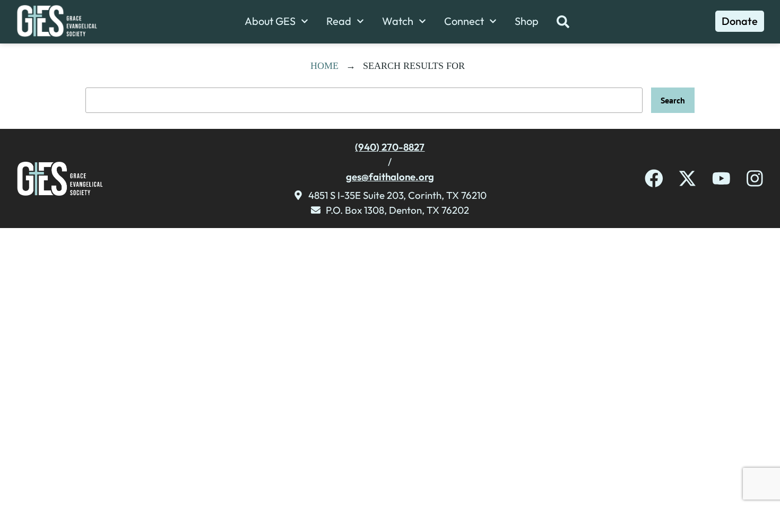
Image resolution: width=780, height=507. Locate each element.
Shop (527, 21)
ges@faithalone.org (390, 176)
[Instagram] (755, 178)
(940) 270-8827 (389, 147)
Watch (397, 21)
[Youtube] (721, 178)
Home (324, 65)
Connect (464, 21)
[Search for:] (364, 100)
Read (338, 21)
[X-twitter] (687, 178)
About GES (270, 21)
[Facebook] (654, 178)
